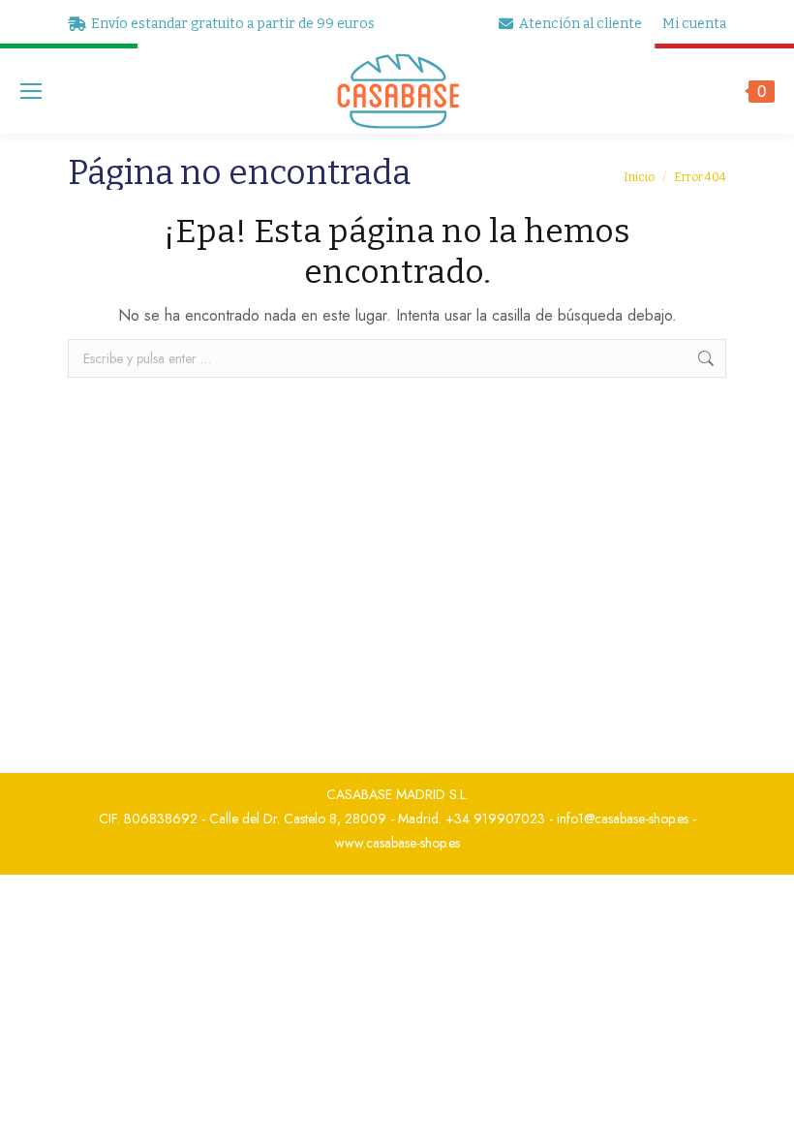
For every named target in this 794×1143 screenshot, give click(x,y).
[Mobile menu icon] (31, 91)
